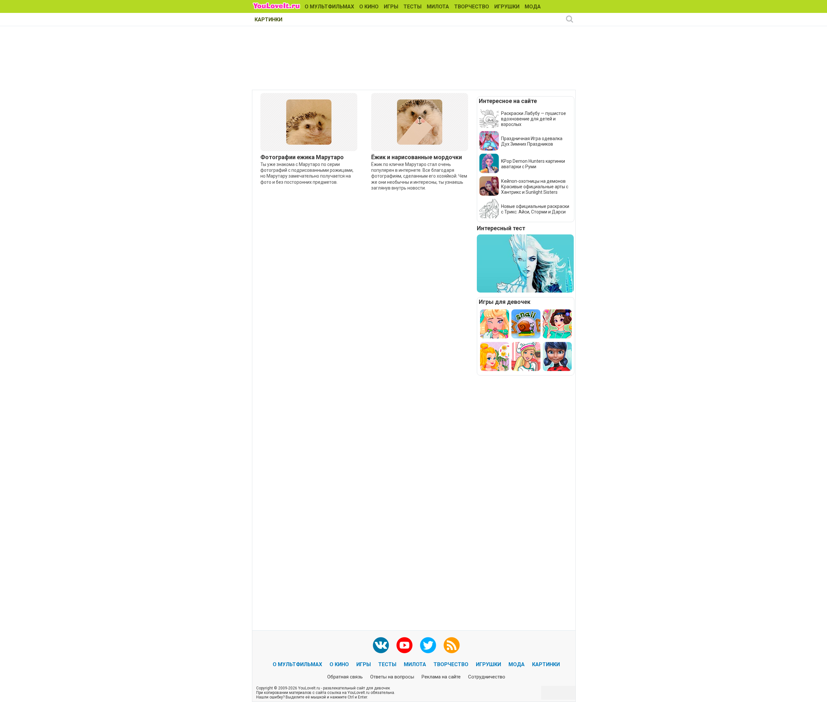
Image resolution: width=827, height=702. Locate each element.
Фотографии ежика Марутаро (302, 157)
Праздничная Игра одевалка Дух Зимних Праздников (531, 141)
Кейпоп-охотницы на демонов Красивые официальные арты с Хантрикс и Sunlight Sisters (534, 187)
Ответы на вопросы (392, 677)
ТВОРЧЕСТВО (471, 7)
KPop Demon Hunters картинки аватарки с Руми (533, 164)
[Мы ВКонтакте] (381, 645)
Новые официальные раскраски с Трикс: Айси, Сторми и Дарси (535, 209)
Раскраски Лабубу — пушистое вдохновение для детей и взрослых (533, 119)
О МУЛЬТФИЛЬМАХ (329, 7)
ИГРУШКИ (506, 7)
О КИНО (369, 7)
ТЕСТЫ (412, 7)
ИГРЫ (391, 7)
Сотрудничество (486, 677)
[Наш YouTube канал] (404, 645)
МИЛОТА (438, 7)
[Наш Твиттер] (428, 645)
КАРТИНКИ (268, 19)
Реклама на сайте (441, 677)
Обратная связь (345, 677)
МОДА (533, 7)
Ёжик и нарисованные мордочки (416, 157)
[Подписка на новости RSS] (452, 645)
